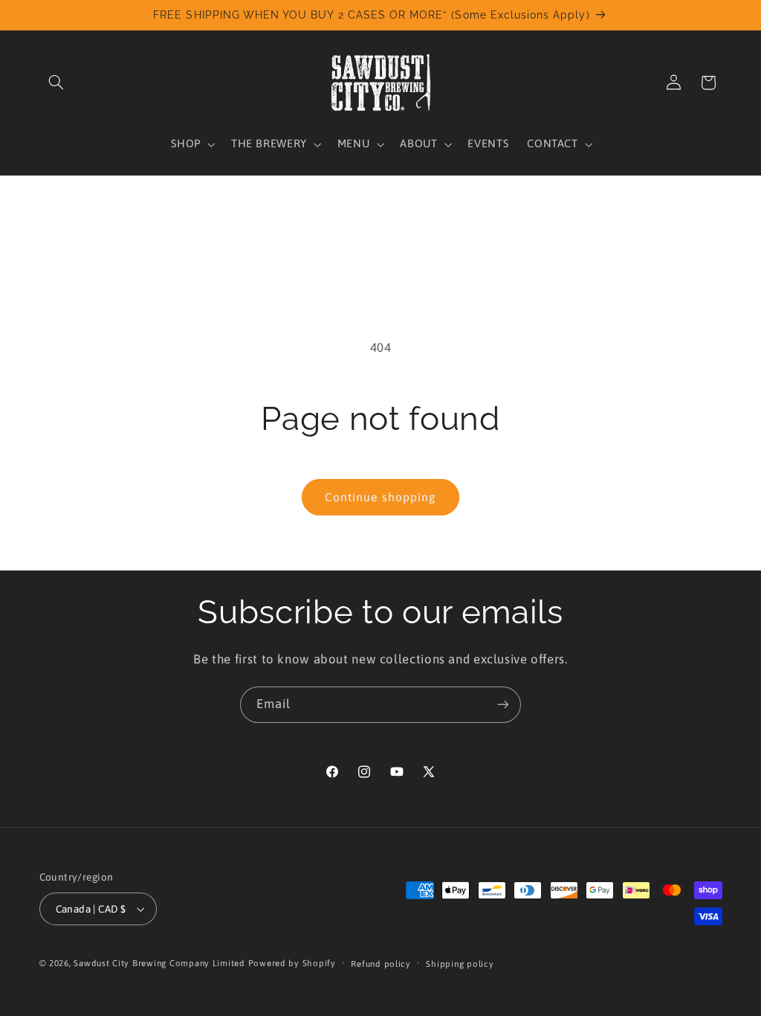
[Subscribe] (503, 705)
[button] (56, 82)
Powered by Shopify (292, 963)
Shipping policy (459, 963)
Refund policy (381, 963)
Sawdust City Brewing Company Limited (159, 963)
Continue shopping (380, 497)
